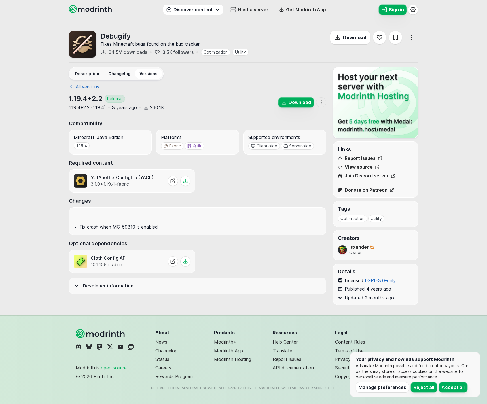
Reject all (424, 387)
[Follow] (379, 37)
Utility (240, 52)
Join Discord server (367, 176)
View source (359, 167)
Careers (163, 367)
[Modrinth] (101, 333)
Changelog (166, 350)
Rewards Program (174, 376)
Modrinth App (228, 350)
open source (114, 368)
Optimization (216, 52)
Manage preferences (382, 387)
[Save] (395, 37)
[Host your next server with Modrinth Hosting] (375, 102)
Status (162, 359)
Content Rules (350, 341)
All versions (87, 87)
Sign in (396, 9)
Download (355, 37)
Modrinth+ (225, 341)
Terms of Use (349, 350)
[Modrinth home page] (91, 11)
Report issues (360, 158)
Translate (282, 350)
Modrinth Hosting (232, 359)
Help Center (285, 341)
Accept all (453, 387)
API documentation (293, 367)
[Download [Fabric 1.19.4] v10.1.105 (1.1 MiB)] (185, 261)
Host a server (253, 9)
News (161, 341)
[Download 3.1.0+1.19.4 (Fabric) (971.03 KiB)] (185, 181)
